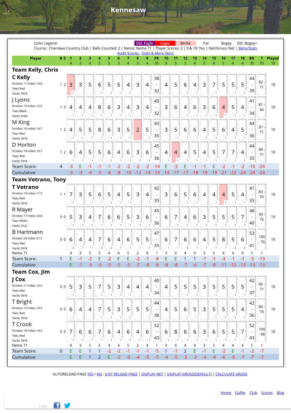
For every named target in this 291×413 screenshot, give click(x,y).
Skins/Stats (247, 48)
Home (226, 392)
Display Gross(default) (190, 374)
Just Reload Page (121, 374)
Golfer (240, 392)
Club (253, 392)
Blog (280, 392)
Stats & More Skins (158, 53)
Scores (267, 392)
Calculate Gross (231, 374)
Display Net (152, 374)
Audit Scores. (128, 53)
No (99, 374)
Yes (90, 374)
